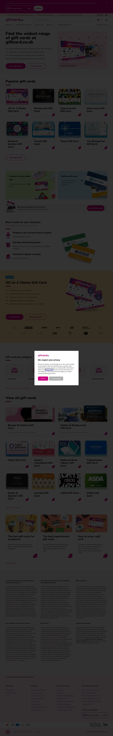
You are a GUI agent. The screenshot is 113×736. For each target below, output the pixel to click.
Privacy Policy (49, 369)
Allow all (43, 378)
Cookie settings (56, 378)
